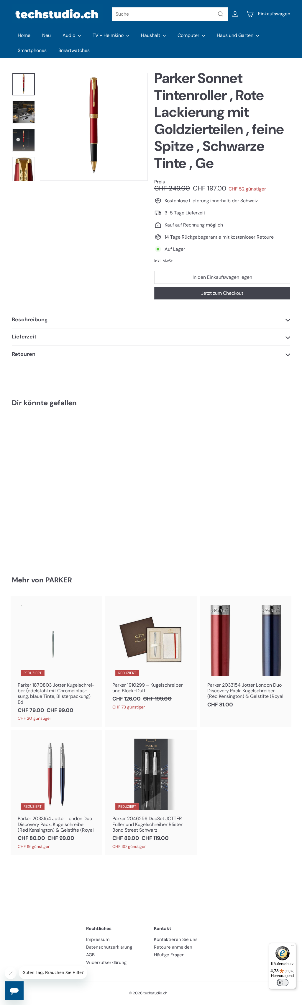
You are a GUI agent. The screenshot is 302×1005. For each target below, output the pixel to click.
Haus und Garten (236, 35)
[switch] (282, 982)
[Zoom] (93, 126)
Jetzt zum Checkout (222, 293)
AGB (90, 955)
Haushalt (151, 35)
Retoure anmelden (173, 947)
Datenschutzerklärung (109, 947)
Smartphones (32, 50)
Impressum (97, 939)
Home (24, 35)
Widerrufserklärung (106, 962)
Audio (69, 35)
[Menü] (292, 946)
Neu (46, 35)
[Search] (221, 14)
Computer (189, 35)
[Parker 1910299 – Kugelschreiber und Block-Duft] (150, 656)
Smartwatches (74, 50)
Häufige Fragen (169, 955)
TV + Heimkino (109, 35)
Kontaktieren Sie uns (176, 939)
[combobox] (170, 14)
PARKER (58, 579)
